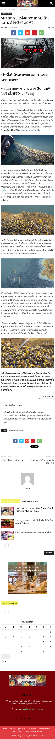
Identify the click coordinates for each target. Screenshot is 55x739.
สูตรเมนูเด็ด (17, 731)
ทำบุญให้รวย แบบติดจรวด (12, 460)
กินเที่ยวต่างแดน (24, 9)
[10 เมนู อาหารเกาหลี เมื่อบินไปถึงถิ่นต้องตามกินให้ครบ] (7, 523)
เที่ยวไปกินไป (12, 9)
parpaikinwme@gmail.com (32, 709)
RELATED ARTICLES (11, 501)
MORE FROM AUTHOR (31, 501)
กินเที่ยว (26, 731)
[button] (51, 3)
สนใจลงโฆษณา (36, 731)
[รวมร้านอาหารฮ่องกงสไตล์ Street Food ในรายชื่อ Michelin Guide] (7, 511)
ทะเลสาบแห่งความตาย (16, 431)
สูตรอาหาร (21, 729)
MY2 (5, 27)
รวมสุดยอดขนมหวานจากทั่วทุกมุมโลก (33, 532)
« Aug (3, 661)
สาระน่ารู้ (12, 729)
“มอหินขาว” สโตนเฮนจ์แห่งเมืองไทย (42, 461)
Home (3, 9)
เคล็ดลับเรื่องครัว (44, 729)
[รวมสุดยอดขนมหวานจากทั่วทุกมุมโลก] (7, 535)
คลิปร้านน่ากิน (32, 729)
